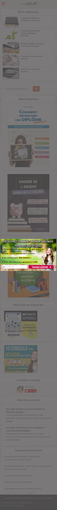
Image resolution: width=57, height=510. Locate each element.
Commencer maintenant (40, 267)
